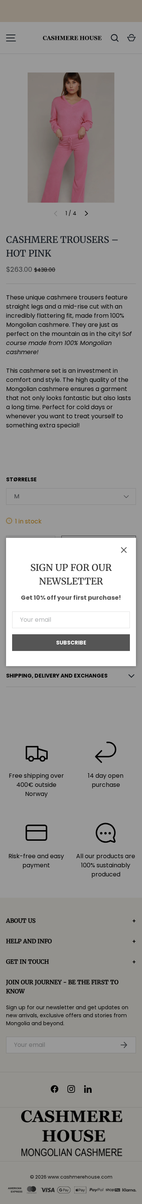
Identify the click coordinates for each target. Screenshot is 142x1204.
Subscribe (71, 642)
